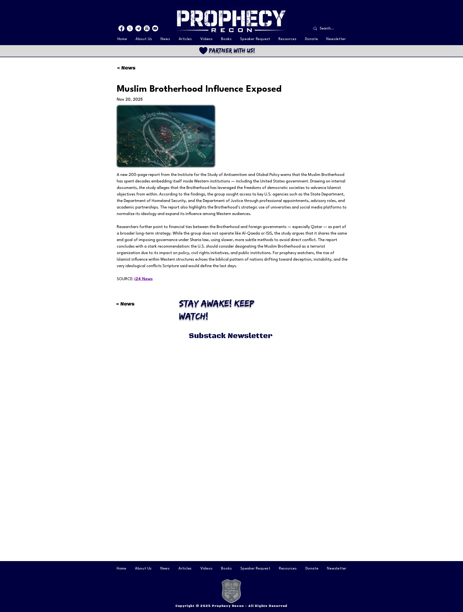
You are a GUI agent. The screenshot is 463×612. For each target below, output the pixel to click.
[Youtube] (155, 28)
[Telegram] (138, 28)
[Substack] (147, 28)
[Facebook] (121, 28)
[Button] (231, 50)
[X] (130, 28)
